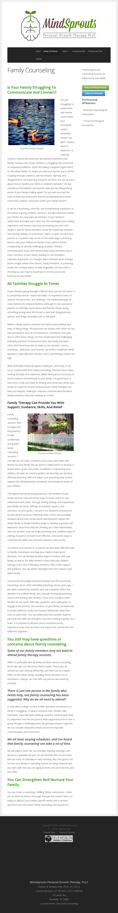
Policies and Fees (95, 51)
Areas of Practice (50, 51)
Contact (39, 59)
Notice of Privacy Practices (95, 87)
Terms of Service (67, 832)
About (65, 51)
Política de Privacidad (93, 93)
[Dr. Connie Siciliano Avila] (59, 25)
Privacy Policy (49, 832)
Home (38, 51)
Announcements (78, 51)
